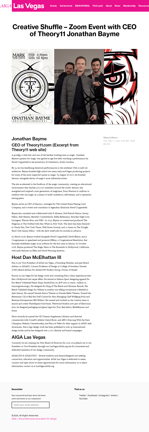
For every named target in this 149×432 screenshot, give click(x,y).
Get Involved (66, 6)
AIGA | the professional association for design (34, 418)
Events (53, 6)
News (117, 6)
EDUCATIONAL (82, 6)
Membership (129, 6)
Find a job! (98, 6)
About (109, 6)
